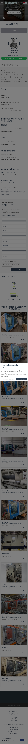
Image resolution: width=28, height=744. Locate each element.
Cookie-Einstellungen (8, 379)
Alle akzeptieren (21, 379)
